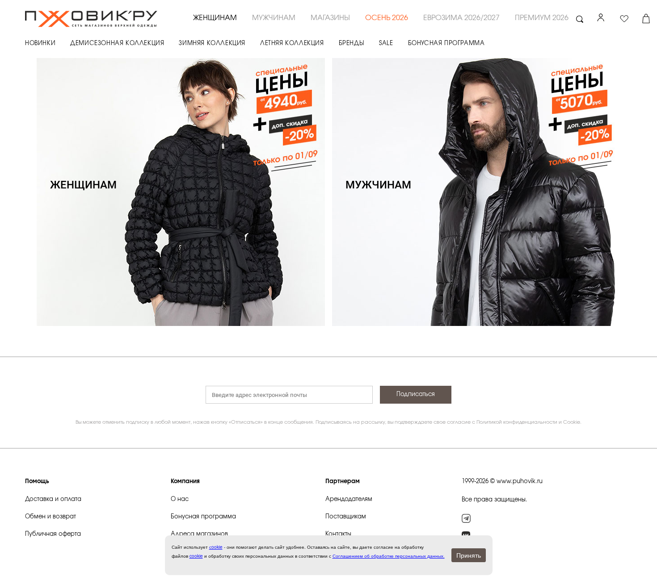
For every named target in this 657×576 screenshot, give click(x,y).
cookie (196, 556)
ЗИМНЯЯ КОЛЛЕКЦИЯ (212, 43)
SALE (386, 43)
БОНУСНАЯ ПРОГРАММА (446, 43)
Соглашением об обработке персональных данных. (389, 556)
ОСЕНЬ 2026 (386, 17)
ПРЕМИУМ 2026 (542, 17)
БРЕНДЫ (352, 43)
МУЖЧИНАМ (273, 17)
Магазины (330, 17)
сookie (216, 547)
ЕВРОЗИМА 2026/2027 (461, 17)
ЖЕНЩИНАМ (215, 17)
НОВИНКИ (40, 43)
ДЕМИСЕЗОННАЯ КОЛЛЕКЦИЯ (117, 43)
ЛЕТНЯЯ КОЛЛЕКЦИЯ (292, 43)
